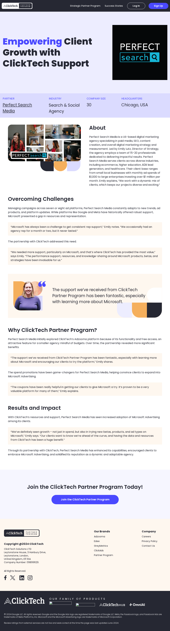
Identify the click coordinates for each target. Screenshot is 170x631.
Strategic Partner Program (85, 5)
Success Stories (114, 5)
